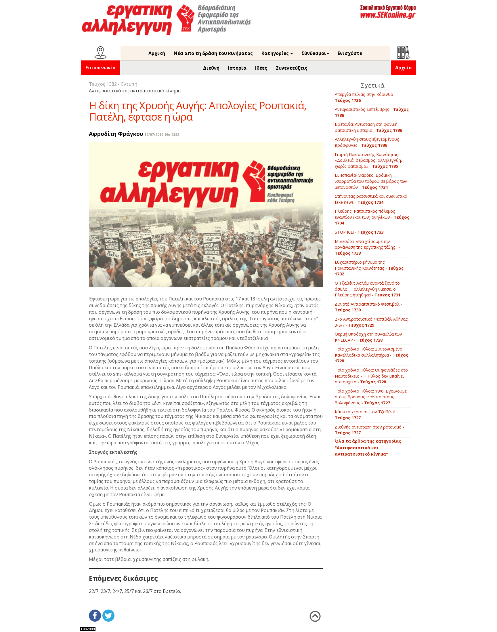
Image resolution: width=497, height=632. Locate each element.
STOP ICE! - (359, 232)
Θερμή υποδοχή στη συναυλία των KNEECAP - (368, 337)
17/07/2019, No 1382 (161, 134)
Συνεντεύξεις (291, 68)
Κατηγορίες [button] (275, 53)
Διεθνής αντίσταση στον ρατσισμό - (369, 430)
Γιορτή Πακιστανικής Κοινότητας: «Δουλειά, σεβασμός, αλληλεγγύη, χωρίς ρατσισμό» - (368, 160)
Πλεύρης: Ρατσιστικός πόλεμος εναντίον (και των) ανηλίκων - (372, 217)
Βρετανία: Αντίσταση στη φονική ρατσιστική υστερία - (368, 127)
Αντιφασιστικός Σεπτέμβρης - (372, 112)
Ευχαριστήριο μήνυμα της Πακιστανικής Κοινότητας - (369, 268)
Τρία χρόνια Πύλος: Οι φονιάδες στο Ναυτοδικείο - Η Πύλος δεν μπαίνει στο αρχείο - (371, 375)
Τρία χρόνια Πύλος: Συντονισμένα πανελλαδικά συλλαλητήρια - (371, 354)
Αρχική (156, 53)
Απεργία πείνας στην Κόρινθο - (365, 97)
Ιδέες (261, 68)
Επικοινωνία (100, 67)
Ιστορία (237, 68)
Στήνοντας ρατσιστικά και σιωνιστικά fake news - (371, 199)
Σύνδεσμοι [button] (313, 53)
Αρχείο (403, 67)
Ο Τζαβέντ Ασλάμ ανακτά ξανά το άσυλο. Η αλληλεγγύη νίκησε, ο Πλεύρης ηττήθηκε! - (367, 289)
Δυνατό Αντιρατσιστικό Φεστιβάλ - (368, 307)
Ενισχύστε (350, 53)
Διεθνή (211, 68)
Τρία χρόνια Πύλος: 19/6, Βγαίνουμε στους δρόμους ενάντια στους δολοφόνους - (371, 397)
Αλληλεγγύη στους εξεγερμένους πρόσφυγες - (367, 142)
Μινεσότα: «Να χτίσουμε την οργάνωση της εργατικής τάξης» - (367, 247)
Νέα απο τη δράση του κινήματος (213, 53)
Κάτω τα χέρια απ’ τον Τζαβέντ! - (366, 414)
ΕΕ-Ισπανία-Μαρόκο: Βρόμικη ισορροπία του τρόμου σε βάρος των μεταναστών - (371, 181)
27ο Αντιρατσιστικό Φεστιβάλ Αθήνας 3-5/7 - (371, 322)
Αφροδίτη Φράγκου (116, 134)
